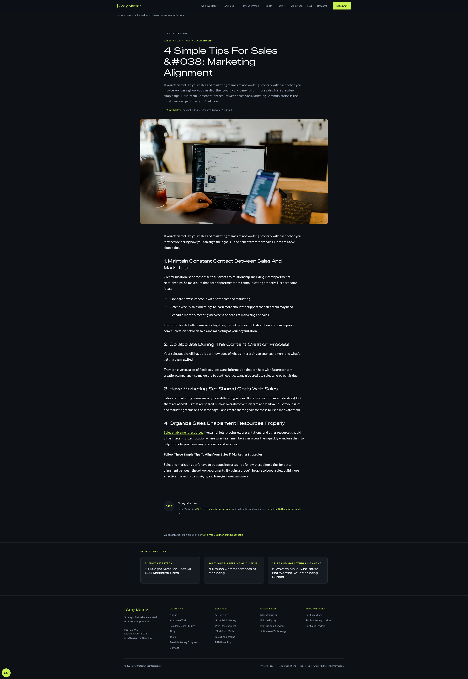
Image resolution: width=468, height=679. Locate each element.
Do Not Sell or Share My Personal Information (322, 665)
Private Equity (268, 620)
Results (268, 5)
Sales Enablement (225, 636)
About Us (296, 5)
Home (120, 15)
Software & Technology (273, 631)
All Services (221, 614)
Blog (309, 5)
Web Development (225, 625)
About (173, 614)
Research (322, 5)
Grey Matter (129, 6)
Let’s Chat (341, 5)
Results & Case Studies (182, 625)
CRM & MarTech (224, 631)
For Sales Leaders (315, 625)
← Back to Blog (175, 33)
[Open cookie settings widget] (6, 672)
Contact (174, 647)
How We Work (250, 5)
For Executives (314, 614)
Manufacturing (268, 614)
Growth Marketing (225, 620)
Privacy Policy (266, 665)
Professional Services (272, 625)
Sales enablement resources (183, 432)
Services (229, 5)
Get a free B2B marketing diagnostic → (224, 534)
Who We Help (208, 5)
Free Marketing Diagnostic (185, 642)
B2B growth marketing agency (213, 508)
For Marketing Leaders (318, 620)
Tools (280, 5)
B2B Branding (223, 642)
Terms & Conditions (286, 665)
